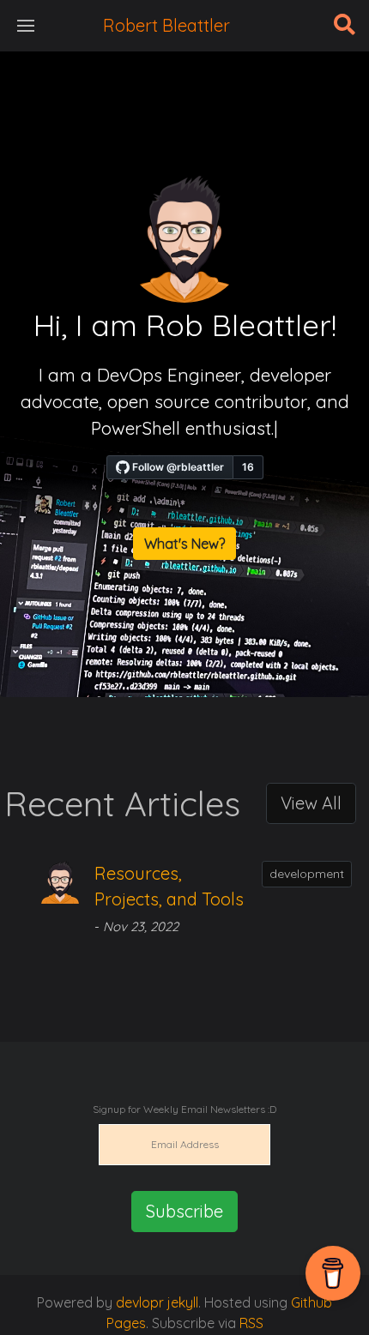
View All (311, 803)
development (306, 873)
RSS (251, 1323)
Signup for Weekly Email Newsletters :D (184, 1109)
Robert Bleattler (166, 25)
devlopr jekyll (155, 1302)
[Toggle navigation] (25, 26)
